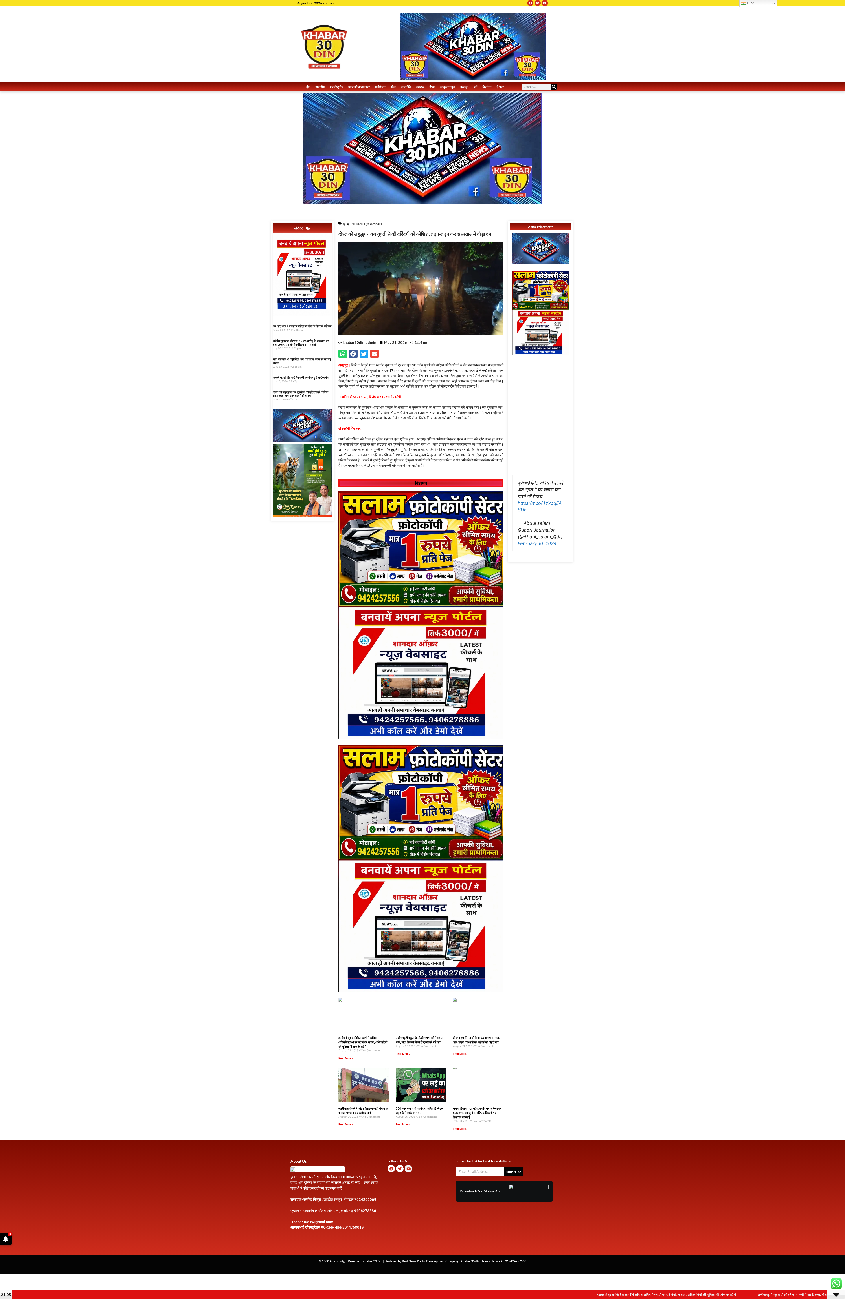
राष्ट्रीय (320, 87)
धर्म (475, 87)
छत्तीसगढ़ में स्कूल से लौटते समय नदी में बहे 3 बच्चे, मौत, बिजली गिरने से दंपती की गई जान (634, 1294)
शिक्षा (432, 87)
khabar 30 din (470, 1261)
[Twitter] (538, 3)
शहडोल (377, 224)
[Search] (554, 87)
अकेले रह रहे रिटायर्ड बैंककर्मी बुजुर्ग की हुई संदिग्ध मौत (301, 377)
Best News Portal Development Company (430, 1261)
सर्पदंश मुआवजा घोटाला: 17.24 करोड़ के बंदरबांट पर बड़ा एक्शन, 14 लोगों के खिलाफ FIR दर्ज (301, 342)
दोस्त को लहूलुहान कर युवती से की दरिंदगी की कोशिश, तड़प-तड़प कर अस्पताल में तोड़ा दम (301, 394)
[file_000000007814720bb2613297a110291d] (302, 314)
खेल (393, 87)
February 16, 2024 (537, 543)
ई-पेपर (500, 87)
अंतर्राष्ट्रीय (336, 87)
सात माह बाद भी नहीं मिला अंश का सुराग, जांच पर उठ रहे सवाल (302, 361)
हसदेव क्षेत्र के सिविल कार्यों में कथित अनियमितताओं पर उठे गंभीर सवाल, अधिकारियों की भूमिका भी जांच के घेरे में (362, 1042)
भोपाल (355, 224)
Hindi (750, 3)
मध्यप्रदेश (366, 224)
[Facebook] (530, 3)
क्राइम (464, 87)
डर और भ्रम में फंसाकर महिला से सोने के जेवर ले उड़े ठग (302, 326)
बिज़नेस (487, 87)
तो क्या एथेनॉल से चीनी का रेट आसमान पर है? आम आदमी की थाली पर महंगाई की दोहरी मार (768, 1294)
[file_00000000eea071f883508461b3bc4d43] (420, 737)
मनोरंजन (380, 87)
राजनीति (406, 87)
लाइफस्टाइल (447, 87)
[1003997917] (302, 441)
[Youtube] (545, 3)
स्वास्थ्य (420, 87)
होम (308, 87)
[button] (342, 354)
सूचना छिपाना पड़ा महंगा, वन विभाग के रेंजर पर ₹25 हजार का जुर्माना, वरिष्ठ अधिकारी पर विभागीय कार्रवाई (477, 1113)
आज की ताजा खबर (359, 87)
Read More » (345, 1058)
